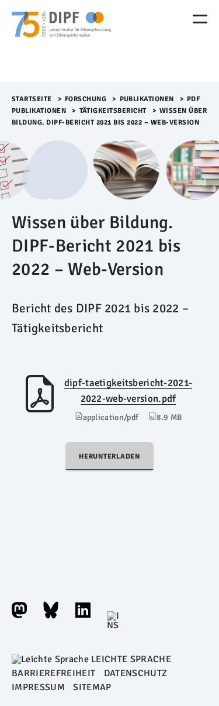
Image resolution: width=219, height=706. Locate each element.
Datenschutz (136, 673)
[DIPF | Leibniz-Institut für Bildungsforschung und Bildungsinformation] (61, 41)
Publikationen (147, 99)
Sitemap (92, 687)
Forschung (86, 99)
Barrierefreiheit (53, 673)
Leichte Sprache (131, 659)
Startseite (32, 99)
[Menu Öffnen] (200, 19)
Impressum (38, 687)
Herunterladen (109, 456)
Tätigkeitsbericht (113, 110)
